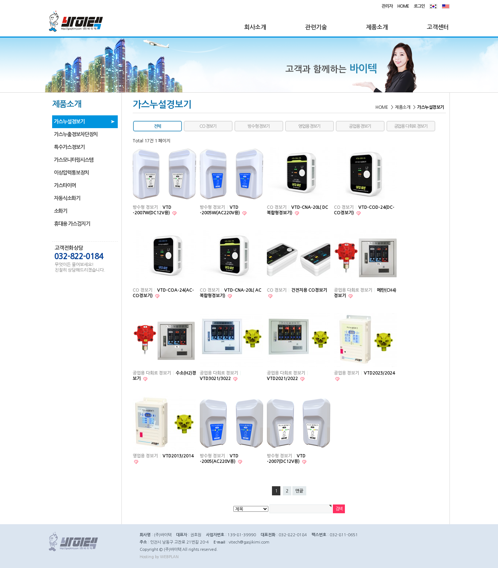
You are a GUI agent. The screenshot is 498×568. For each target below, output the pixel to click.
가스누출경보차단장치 (76, 134)
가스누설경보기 (69, 121)
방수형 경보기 (259, 126)
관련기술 (316, 27)
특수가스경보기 (69, 147)
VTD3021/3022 (216, 378)
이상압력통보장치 (71, 172)
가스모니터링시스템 (73, 159)
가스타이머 (65, 185)
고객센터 (438, 27)
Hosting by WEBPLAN (159, 557)
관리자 (387, 6)
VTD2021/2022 (283, 378)
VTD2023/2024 (379, 373)
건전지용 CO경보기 (309, 290)
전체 (157, 126)
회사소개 (255, 27)
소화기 (60, 211)
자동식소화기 (67, 198)
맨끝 (299, 491)
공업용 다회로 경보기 (411, 126)
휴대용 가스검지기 (72, 223)
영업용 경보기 (309, 126)
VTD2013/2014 (178, 456)
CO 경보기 (208, 126)
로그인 (419, 6)
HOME (403, 6)
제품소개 (377, 27)
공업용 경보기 (360, 126)
